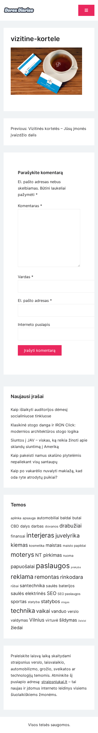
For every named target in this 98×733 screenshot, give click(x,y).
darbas (37, 526)
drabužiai (70, 526)
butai (76, 517)
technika (23, 610)
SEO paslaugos (69, 594)
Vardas (25, 276)
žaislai (82, 620)
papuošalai (23, 566)
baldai (65, 517)
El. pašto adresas (35, 300)
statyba (34, 602)
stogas (65, 602)
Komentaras (30, 205)
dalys (25, 526)
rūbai (15, 586)
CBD (15, 526)
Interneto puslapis (34, 324)
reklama (22, 576)
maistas (54, 545)
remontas (46, 577)
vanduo (58, 611)
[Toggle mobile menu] (86, 10)
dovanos (51, 526)
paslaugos (53, 566)
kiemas (19, 545)
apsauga (29, 518)
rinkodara (71, 577)
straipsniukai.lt (54, 681)
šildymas (68, 620)
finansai (18, 536)
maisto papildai (74, 545)
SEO (51, 593)
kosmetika (36, 545)
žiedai (17, 627)
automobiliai (48, 517)
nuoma (68, 555)
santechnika (32, 585)
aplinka (16, 518)
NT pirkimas (48, 555)
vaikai (43, 611)
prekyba (76, 567)
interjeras (40, 535)
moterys (22, 554)
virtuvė (51, 620)
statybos (50, 601)
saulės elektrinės (28, 593)
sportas (19, 601)
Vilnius (36, 620)
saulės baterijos (60, 585)
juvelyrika (67, 535)
